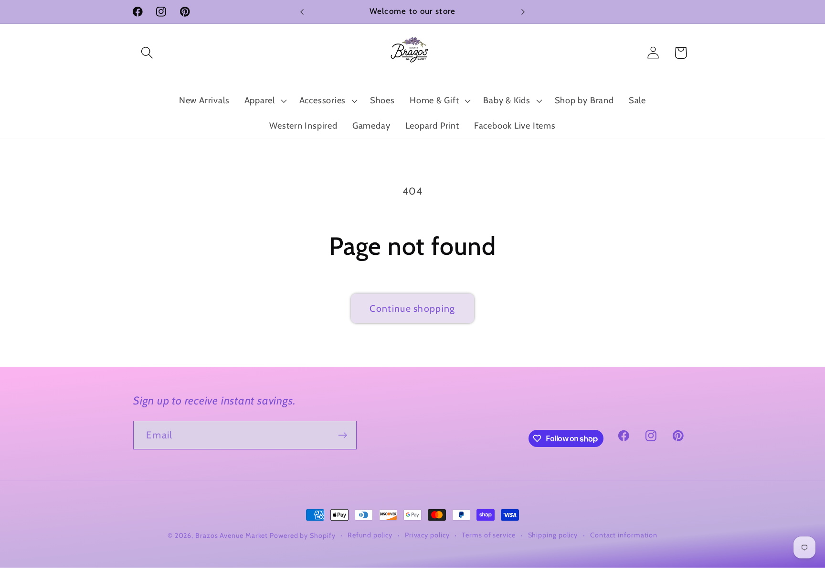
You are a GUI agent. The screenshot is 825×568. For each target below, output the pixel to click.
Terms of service (489, 535)
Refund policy (370, 535)
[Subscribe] (342, 435)
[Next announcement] (523, 11)
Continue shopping (412, 308)
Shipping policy (553, 535)
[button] (146, 52)
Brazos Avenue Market (232, 535)
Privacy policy (427, 535)
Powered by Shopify (302, 535)
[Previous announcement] (302, 11)
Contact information (623, 535)
